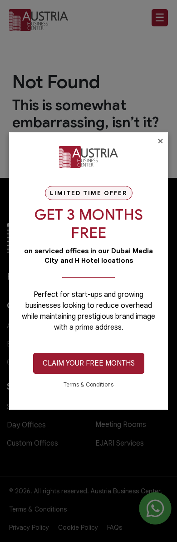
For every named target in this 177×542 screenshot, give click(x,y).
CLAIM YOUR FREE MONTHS (89, 363)
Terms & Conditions (88, 384)
